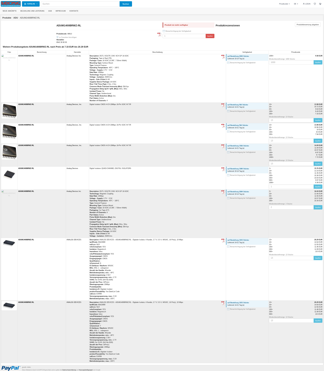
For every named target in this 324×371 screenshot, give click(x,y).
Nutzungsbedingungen (86, 370)
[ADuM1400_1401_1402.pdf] (159, 35)
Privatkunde (283, 4)
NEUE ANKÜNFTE (10, 11)
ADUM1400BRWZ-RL (26, 56)
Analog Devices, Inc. (74, 104)
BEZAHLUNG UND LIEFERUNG (32, 11)
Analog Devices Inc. (74, 56)
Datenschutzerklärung (69, 370)
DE (295, 4)
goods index (26, 367)
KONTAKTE (73, 11)
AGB (50, 11)
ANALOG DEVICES (74, 240)
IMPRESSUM (61, 11)
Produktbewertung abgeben (308, 25)
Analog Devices (72, 168)
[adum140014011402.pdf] (223, 105)
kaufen (210, 36)
